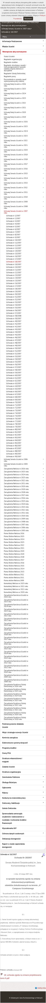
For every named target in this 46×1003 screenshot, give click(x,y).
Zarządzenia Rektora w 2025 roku (16, 472)
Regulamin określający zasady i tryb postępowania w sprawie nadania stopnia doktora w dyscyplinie (15, 68)
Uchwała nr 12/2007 (13, 245)
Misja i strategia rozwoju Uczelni (15, 732)
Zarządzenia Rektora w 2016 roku (16, 498)
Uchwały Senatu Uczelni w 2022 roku (16, 141)
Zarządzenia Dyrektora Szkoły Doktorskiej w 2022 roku (15, 704)
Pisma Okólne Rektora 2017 (14, 560)
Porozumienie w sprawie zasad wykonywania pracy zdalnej (15, 80)
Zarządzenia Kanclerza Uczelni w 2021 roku (16, 620)
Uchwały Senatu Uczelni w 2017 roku (15, 165)
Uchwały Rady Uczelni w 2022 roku (15, 104)
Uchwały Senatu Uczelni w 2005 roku (16, 465)
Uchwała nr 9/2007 (13, 237)
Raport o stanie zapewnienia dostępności (13, 845)
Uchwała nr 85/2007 (13, 443)
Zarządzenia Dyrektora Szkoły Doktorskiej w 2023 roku (15, 700)
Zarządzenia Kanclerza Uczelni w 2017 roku (16, 638)
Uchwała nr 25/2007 (13, 280)
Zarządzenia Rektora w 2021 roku (16, 483)
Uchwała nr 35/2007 (13, 308)
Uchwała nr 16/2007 (13, 256)
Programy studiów (9, 748)
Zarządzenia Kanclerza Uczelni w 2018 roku (16, 634)
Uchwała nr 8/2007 (13, 234)
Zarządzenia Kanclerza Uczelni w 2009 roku (16, 676)
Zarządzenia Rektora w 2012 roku (16, 510)
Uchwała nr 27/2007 (13, 286)
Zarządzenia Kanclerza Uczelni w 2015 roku (16, 648)
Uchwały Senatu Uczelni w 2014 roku (16, 179)
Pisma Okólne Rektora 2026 (14, 533)
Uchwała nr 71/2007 (13, 405)
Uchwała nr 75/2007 (13, 416)
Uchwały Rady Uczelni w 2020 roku (15, 113)
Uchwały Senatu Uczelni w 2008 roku (16, 207)
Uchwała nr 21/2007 (13, 270)
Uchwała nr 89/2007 (13, 454)
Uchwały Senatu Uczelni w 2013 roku (16, 184)
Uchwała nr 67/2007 (13, 394)
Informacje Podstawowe (12, 41)
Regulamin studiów (11, 62)
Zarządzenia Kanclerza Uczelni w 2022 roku (16, 615)
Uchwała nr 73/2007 (13, 410)
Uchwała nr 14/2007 (13, 251)
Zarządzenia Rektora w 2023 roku (16, 477)
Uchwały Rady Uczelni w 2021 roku (15, 108)
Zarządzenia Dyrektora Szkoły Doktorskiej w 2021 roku (15, 709)
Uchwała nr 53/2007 (13, 356)
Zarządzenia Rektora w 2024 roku (16, 474)
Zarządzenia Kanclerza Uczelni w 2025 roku (16, 601)
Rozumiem (28, 19)
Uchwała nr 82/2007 (13, 435)
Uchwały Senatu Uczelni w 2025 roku (16, 127)
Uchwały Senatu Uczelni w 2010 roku (16, 198)
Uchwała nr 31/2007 (13, 297)
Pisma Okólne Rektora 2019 (14, 554)
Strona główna (7, 22)
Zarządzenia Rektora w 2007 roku (16, 524)
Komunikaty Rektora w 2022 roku (16, 586)
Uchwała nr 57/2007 (13, 367)
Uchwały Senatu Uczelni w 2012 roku (16, 188)
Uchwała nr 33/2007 (13, 302)
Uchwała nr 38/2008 (13, 316)
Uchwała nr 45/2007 (13, 335)
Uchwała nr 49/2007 (13, 345)
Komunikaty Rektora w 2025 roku (16, 583)
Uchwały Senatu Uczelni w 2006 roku (16, 460)
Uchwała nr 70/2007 (13, 402)
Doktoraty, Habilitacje (11, 803)
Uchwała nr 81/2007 (13, 432)
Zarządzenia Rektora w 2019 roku (16, 489)
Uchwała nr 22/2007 (13, 272)
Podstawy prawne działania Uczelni (13, 725)
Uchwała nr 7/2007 (13, 232)
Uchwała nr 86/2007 (13, 446)
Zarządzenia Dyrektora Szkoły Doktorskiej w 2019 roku (15, 718)
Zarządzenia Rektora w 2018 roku (16, 492)
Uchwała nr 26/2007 (13, 283)
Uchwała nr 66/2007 (13, 391)
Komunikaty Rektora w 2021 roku (16, 589)
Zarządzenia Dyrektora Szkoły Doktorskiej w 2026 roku (15, 685)
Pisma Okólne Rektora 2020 (14, 551)
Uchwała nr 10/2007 (13, 240)
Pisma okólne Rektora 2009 (14, 580)
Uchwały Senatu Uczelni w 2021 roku (16, 146)
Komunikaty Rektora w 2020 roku (16, 592)
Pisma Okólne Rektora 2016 (14, 563)
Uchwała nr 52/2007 (13, 354)
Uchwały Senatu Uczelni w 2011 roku (16, 193)
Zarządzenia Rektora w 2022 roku (16, 480)
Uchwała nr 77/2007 (13, 421)
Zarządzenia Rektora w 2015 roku (16, 501)
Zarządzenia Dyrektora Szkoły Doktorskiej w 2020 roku (15, 714)
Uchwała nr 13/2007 (13, 248)
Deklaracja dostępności (11, 838)
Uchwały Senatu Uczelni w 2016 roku (16, 170)
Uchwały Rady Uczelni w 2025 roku (15, 90)
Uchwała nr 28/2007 (13, 289)
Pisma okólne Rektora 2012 (14, 574)
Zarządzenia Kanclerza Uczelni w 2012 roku (16, 662)
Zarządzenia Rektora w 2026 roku (16, 469)
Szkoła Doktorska (9, 808)
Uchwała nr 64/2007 (13, 386)
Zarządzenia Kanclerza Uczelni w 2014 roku (16, 652)
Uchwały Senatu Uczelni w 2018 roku (16, 160)
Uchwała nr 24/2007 (13, 278)
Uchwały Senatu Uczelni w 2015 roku (16, 174)
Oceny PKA (6, 753)
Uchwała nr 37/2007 (13, 313)
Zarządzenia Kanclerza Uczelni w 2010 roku (16, 671)
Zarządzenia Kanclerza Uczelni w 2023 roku (16, 610)
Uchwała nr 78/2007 (13, 424)
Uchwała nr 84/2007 (13, 440)
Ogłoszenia (6, 787)
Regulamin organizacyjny (13, 59)
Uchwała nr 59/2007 (13, 372)
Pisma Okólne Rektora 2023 (14, 542)
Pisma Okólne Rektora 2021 (14, 548)
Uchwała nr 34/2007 (13, 305)
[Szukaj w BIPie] (43, 855)
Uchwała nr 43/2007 (13, 329)
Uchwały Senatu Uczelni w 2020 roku (16, 151)
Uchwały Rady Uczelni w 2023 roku (15, 99)
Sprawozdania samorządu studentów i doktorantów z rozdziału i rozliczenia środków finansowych (14, 818)
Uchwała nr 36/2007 (13, 310)
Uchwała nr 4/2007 (13, 224)
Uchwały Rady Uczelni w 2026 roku (15, 85)
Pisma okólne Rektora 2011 (14, 577)
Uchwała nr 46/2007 (13, 337)
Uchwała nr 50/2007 (13, 348)
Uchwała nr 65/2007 (13, 389)
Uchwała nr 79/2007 (13, 427)
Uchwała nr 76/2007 (13, 418)
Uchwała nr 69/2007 (13, 400)
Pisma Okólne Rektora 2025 (14, 536)
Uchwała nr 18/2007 (9, 32)
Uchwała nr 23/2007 (13, 275)
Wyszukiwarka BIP (9, 828)
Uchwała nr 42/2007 (13, 326)
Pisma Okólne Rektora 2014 (14, 569)
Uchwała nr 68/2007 (13, 397)
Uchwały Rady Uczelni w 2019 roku (15, 118)
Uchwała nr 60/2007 (13, 375)
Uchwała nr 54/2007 (13, 359)
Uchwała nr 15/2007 (13, 253)
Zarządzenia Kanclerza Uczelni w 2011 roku (16, 667)
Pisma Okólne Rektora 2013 (14, 571)
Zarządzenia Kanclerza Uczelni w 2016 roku (16, 643)
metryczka (41, 988)
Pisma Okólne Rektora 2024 (14, 539)
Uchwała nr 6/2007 (13, 229)
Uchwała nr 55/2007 (13, 362)
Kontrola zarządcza (10, 737)
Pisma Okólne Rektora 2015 (14, 566)
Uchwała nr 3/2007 (13, 221)
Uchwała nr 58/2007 (13, 370)
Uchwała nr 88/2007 (13, 451)
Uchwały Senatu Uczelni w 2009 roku (16, 203)
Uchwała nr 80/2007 (13, 429)
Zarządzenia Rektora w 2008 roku (16, 521)
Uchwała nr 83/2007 (13, 437)
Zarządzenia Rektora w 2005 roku (16, 530)
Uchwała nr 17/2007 (13, 259)
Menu (4, 37)
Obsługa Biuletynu (9, 782)
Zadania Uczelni (8, 767)
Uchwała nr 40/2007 (13, 321)
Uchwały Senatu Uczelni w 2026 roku (16, 123)
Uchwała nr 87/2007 (13, 448)
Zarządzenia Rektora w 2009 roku (16, 519)
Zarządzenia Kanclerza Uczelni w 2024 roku (16, 605)
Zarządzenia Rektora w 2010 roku (16, 516)
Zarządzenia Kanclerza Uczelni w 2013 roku (16, 657)
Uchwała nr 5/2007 (13, 226)
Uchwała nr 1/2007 (13, 216)
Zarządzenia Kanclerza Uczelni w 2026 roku (16, 596)
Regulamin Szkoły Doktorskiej (14, 73)
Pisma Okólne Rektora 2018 (14, 557)
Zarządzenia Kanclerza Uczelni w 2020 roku (16, 624)
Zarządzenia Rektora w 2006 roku (16, 527)
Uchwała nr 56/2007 (13, 364)
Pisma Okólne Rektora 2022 (14, 545)
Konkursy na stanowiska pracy (13, 798)
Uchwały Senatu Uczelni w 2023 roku (16, 137)
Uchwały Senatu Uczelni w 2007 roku (16, 28)
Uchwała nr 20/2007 (13, 267)
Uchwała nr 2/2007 (13, 218)
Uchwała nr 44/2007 (13, 332)
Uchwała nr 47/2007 (13, 340)
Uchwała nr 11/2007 (13, 243)
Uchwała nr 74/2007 (13, 413)
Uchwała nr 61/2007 (13, 378)
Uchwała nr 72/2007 (13, 408)
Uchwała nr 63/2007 (13, 383)
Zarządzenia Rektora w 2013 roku (16, 507)
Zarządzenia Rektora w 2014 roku (16, 504)
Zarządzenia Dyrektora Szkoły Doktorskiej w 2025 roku (15, 690)
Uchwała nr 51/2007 (13, 351)
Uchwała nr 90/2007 (13, 456)
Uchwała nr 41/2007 (13, 324)
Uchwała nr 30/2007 (13, 294)
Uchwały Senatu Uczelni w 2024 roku (16, 132)
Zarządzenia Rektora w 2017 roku (16, 495)
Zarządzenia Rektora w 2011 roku (16, 513)
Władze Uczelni (8, 46)
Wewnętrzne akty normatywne (13, 25)
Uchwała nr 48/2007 (13, 343)
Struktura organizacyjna (11, 772)
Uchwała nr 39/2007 (13, 318)
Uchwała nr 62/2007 (13, 381)
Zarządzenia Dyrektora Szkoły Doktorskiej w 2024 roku (15, 695)
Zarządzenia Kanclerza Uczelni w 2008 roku (16, 681)
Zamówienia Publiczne (11, 777)
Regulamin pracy (10, 76)
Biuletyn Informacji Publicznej (26, 22)
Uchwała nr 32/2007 (13, 299)
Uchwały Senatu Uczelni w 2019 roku (16, 156)
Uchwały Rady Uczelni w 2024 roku (15, 94)
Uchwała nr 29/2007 (13, 291)
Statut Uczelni (9, 56)
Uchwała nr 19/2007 (13, 264)
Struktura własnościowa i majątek (12, 760)
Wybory (5, 793)
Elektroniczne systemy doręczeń (15, 743)
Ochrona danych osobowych (13, 833)
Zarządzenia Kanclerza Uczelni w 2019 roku (16, 629)
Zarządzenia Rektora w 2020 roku (16, 486)
